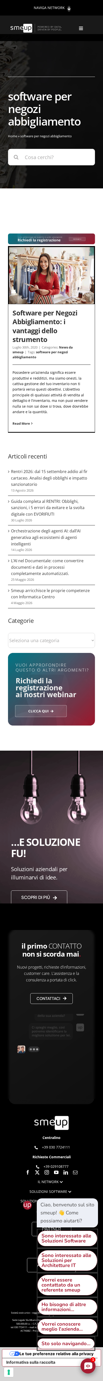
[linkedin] (66, 1172)
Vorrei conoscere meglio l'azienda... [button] (62, 1326)
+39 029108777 (56, 1166)
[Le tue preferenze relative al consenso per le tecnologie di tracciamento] (9, 1372)
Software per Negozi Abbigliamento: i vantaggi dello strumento (44, 326)
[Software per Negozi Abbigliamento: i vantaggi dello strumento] (51, 275)
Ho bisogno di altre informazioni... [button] (64, 1307)
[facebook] (28, 1172)
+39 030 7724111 (56, 1147)
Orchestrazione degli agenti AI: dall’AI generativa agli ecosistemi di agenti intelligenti (45, 537)
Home (12, 136)
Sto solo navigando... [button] (66, 1343)
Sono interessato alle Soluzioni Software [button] (66, 1238)
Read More (21, 423)
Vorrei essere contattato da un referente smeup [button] (61, 1285)
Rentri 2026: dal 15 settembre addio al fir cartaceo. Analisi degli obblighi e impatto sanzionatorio (49, 478)
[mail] (75, 1172)
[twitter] (37, 1172)
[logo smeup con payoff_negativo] (36, 26)
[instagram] (46, 1172)
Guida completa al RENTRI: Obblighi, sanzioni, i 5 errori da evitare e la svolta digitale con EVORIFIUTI (47, 508)
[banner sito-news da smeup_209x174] (51, 655)
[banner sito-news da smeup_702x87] (51, 236)
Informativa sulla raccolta (30, 1362)
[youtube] (56, 1172)
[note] (67, 1212)
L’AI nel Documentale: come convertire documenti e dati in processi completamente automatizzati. (47, 567)
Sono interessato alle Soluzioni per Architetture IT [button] (66, 1260)
